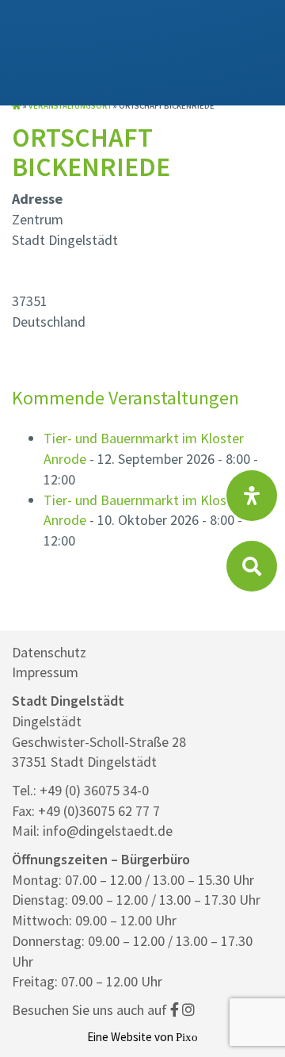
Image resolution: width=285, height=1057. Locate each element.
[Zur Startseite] (16, 106)
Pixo (187, 1037)
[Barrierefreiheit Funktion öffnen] (251, 495)
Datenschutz (49, 652)
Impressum (45, 672)
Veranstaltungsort (70, 106)
